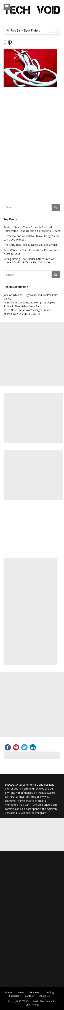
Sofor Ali (8, 310)
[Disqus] (32, 146)
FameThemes (32, 1004)
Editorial (14, 995)
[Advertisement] (32, 354)
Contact (29, 995)
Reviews (34, 992)
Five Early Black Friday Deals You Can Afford (30, 244)
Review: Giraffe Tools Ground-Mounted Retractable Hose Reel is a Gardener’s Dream (32, 228)
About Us (44, 995)
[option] (34, 31)
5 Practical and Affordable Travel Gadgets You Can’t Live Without (32, 237)
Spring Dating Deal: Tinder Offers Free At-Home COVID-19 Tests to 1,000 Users (29, 260)
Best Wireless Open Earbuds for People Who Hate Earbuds (31, 251)
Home (8, 992)
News (21, 992)
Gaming (49, 992)
